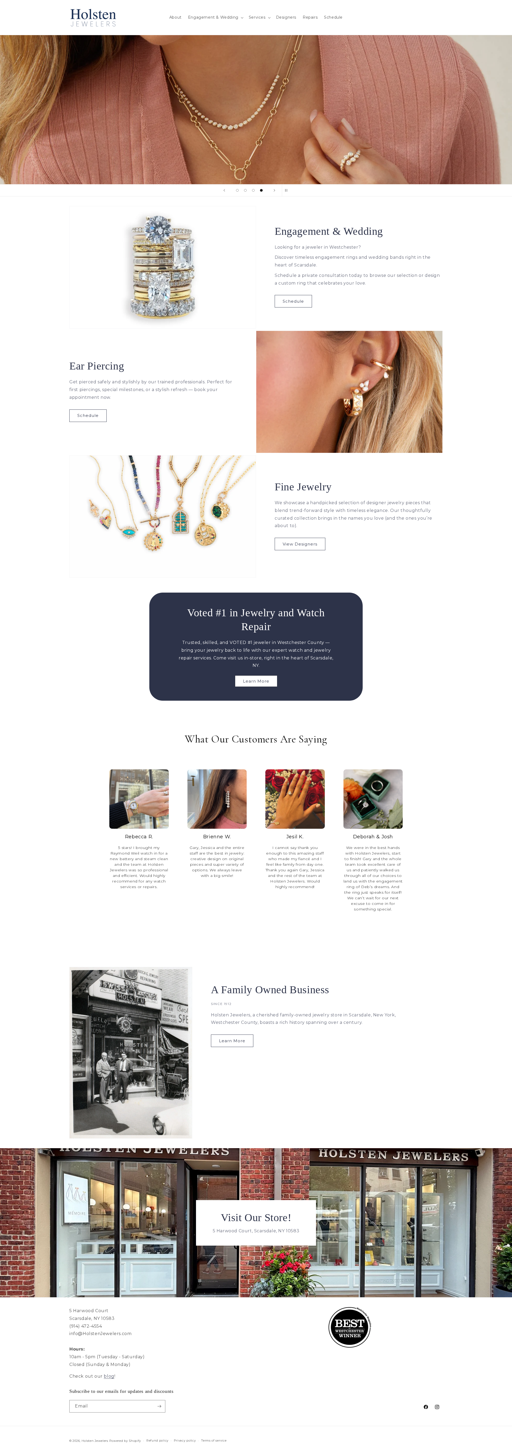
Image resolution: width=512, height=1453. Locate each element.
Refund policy (157, 1440)
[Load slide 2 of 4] (245, 190)
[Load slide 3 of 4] (253, 190)
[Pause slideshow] (288, 190)
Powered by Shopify (125, 1441)
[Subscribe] (159, 1406)
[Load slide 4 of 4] (261, 190)
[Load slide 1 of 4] (237, 190)
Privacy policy (185, 1440)
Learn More (256, 681)
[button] (215, 17)
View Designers (300, 544)
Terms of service (213, 1440)
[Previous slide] (224, 190)
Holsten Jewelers (95, 1441)
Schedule (293, 301)
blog (109, 1376)
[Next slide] (274, 190)
